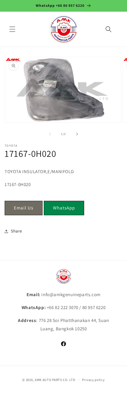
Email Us (23, 208)
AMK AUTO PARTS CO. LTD (55, 380)
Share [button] (16, 231)
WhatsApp (64, 208)
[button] (12, 29)
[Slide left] (50, 134)
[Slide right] (77, 134)
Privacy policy (93, 380)
